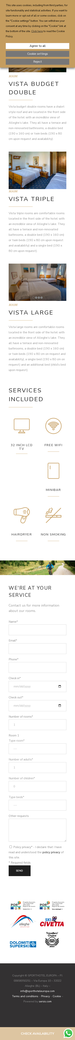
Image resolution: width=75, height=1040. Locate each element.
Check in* (15, 678)
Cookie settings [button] (37, 54)
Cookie (57, 996)
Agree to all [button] (38, 46)
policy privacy (51, 852)
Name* (13, 622)
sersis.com (45, 1001)
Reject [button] (37, 62)
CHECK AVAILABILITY (37, 1033)
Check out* (16, 697)
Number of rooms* (21, 717)
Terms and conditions (25, 996)
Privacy (45, 996)
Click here (37, 31)
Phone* (13, 659)
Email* (13, 640)
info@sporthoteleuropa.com (37, 991)
